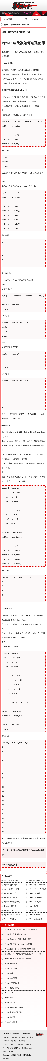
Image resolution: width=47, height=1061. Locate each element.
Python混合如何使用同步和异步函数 (18, 939)
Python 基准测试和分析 (13, 1012)
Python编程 (15, 25)
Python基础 (7, 19)
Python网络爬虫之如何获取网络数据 (18, 959)
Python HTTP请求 (35, 893)
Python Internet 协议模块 (37, 889)
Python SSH (33, 910)
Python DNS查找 (10, 893)
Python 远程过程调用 (12, 915)
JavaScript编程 (25, 1033)
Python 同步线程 (35, 915)
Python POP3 (9, 993)
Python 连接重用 (11, 978)
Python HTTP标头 (35, 897)
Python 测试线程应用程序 (14, 1007)
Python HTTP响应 (10, 897)
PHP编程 (14, 1037)
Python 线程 (9, 998)
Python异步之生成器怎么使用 (15, 934)
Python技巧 (22, 19)
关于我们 (14, 1041)
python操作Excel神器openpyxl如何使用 (18, 889)
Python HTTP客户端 (12, 983)
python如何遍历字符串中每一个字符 (17, 880)
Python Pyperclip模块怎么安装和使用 (17, 885)
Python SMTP (33, 906)
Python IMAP (9, 910)
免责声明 (22, 1041)
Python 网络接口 (10, 906)
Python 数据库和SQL (12, 988)
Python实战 (37, 19)
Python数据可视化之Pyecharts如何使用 (19, 944)
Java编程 (6, 1037)
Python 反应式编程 (35, 919)
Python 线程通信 (10, 919)
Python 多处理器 (11, 1022)
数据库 (29, 1037)
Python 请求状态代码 (12, 902)
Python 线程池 (10, 1017)
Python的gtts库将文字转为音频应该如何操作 (21, 929)
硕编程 (9, 843)
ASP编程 (7, 1033)
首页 (6, 25)
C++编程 (22, 1037)
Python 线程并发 (11, 1002)
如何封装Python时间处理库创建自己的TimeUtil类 (23, 954)
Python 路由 (9, 973)
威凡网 (11, 1051)
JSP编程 (6, 1041)
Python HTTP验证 (35, 902)
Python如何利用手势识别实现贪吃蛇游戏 (20, 949)
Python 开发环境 (11, 963)
